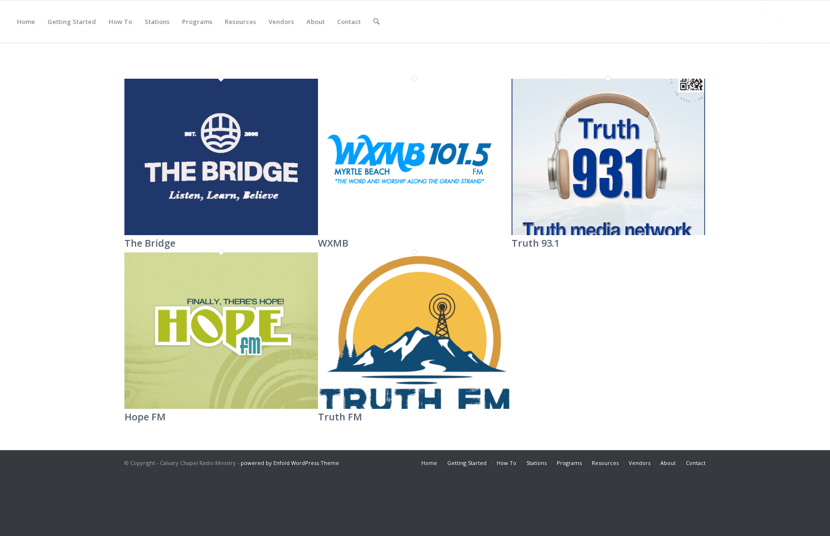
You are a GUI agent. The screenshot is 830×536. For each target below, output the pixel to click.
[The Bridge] (221, 232)
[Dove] (767, 21)
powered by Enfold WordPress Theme (290, 462)
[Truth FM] (415, 406)
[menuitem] (26, 21)
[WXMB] (415, 232)
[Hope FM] (221, 406)
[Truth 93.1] (608, 232)
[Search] (376, 21)
